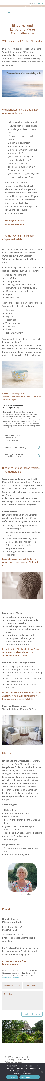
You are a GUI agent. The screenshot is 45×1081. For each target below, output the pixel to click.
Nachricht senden (32, 1014)
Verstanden (12, 1077)
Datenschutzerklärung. (11, 977)
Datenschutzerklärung (30, 1077)
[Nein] (42, 1072)
